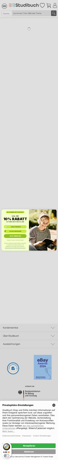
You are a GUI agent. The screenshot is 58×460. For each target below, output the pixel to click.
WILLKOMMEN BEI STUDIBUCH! (15, 212)
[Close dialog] (54, 211)
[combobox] (6, 231)
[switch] (6, 455)
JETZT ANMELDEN (15, 236)
